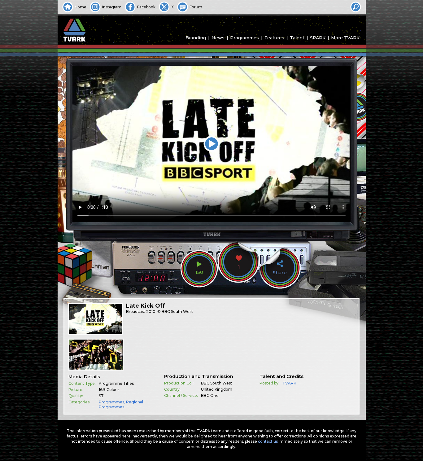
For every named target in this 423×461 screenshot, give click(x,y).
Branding (195, 38)
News (218, 38)
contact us (268, 441)
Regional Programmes (121, 404)
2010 (150, 311)
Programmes (244, 38)
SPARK (317, 38)
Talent (297, 38)
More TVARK (345, 38)
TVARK (289, 383)
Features (274, 38)
